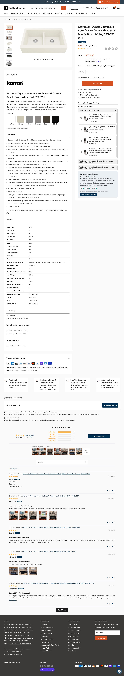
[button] (52, 432)
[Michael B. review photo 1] (13, 515)
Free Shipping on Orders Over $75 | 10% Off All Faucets (62, 2)
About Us (43, 624)
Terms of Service (46, 651)
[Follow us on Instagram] (45, 666)
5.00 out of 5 (29, 435)
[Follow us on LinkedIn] (52, 666)
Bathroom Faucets (74, 642)
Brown (46, 124)
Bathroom (46, 13)
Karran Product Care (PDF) (16, 346)
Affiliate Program (46, 633)
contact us (28, 203)
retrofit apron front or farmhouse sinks (28, 414)
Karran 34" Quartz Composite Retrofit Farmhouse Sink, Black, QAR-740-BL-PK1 (51, 496)
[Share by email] (116, 48)
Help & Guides (80, 13)
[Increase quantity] (97, 72)
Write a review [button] (99, 436)
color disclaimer (22, 128)
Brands (67, 13)
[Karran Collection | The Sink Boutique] (14, 79)
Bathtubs (71, 645)
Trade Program (45, 630)
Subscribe (101, 638)
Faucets (57, 13)
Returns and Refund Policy (49, 645)
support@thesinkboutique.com (20, 649)
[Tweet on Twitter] (113, 48)
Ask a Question (111, 405)
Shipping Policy (45, 642)
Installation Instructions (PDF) (16, 330)
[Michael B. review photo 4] (43, 515)
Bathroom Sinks (73, 639)
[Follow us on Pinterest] (48, 666)
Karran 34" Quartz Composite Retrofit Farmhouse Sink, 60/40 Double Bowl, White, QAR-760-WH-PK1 (58, 583)
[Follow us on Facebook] (41, 666)
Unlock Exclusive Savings (110, 2)
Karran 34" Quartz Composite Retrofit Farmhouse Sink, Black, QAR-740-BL (49, 551)
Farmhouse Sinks (17, 13)
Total (80, 107)
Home (6, 13)
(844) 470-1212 (102, 8)
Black (55, 124)
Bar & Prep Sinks (74, 633)
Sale (91, 13)
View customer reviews (88, 194)
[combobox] (45, 8)
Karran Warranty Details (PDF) (17, 318)
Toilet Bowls (72, 651)
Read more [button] (13, 600)
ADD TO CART (98, 83)
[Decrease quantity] (87, 72)
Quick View (85, 131)
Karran (80, 46)
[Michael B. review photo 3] (33, 515)
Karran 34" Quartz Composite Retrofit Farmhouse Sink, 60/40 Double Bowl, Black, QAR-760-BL (56, 474)
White (12, 124)
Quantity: (81, 72)
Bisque (20, 124)
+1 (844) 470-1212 (15, 652)
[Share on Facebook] (106, 48)
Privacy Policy (45, 648)
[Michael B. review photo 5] (53, 515)
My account (74, 9)
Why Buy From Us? (47, 627)
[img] (13, 477)
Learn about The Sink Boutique (20, 643)
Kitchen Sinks (33, 13)
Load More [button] (62, 610)
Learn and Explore (46, 639)
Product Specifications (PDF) (16, 334)
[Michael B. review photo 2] (23, 515)
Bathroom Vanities (74, 648)
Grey (29, 124)
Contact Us (44, 636)
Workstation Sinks (74, 630)
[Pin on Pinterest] (109, 48)
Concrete (38, 124)
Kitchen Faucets (73, 636)
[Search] (63, 8)
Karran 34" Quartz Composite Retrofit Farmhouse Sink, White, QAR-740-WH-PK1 (51, 527)
